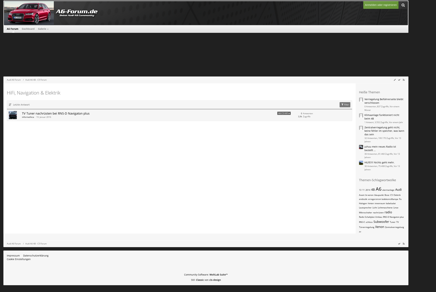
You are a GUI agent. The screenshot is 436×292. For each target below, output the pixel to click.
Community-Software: (206, 274)
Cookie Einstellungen (19, 259)
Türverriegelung (366, 227)
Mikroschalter (365, 212)
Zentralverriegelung (394, 227)
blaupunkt (379, 195)
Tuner (392, 222)
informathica (28, 117)
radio (388, 212)
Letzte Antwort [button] (21, 104)
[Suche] (403, 5)
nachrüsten (378, 212)
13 (360, 189)
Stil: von (206, 279)
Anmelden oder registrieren (381, 4)
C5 (391, 195)
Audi (398, 189)
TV (397, 222)
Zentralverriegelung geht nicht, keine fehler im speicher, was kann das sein (384, 131)
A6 (379, 189)
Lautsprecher (365, 207)
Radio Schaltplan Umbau (370, 217)
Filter (346, 104)
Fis (400, 199)
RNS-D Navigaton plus (393, 217)
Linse (395, 207)
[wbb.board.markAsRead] (399, 79)
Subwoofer (381, 222)
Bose (387, 195)
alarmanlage (388, 189)
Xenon (379, 227)
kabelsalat (391, 203)
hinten (371, 203)
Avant (361, 195)
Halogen (363, 203)
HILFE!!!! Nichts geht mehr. (379, 162)
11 (363, 189)
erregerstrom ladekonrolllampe (383, 199)
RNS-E (362, 222)
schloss (369, 222)
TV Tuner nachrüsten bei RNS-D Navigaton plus (56, 113)
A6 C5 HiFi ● (284, 113)
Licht (374, 207)
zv (360, 231)
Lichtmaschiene (385, 207)
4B (373, 189)
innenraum (380, 203)
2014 (367, 189)
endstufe (363, 199)
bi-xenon (369, 195)
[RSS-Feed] (403, 79)
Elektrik (397, 195)
